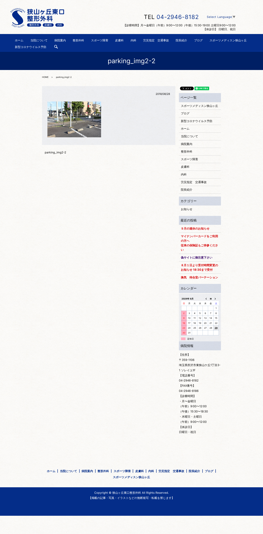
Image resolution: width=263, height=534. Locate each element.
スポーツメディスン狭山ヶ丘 (228, 40)
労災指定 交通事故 (156, 40)
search (56, 46)
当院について (39, 40)
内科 (133, 40)
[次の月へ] (216, 298)
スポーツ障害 (99, 40)
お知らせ (186, 209)
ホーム (19, 40)
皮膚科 (119, 40)
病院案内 (60, 40)
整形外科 (78, 40)
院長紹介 (181, 40)
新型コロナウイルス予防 (30, 47)
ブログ (198, 40)
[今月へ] (210, 298)
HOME (45, 77)
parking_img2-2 (55, 152)
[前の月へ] (205, 298)
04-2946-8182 (178, 16)
